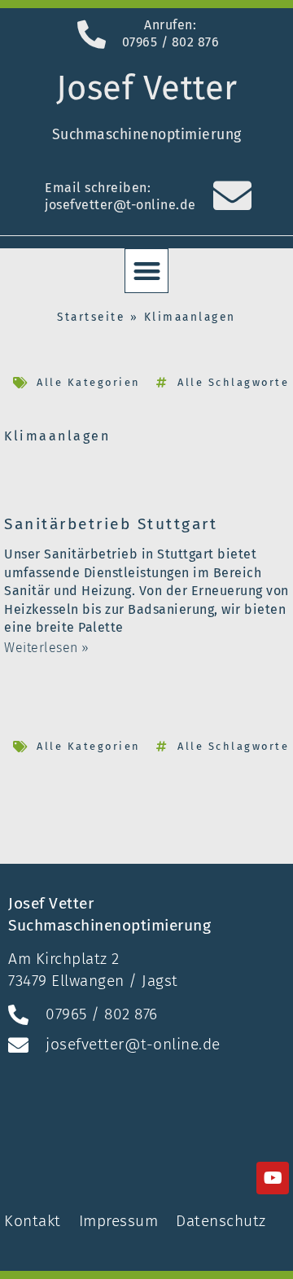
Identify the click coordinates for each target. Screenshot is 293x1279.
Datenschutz (221, 1220)
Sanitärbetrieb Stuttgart (110, 524)
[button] (146, 270)
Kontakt (34, 1220)
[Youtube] (272, 1178)
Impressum (119, 1220)
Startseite (91, 317)
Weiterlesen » (47, 647)
